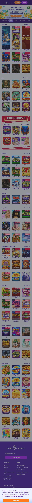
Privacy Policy (21, 465)
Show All (27, 24)
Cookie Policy (20, 470)
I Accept (16, 501)
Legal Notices (21, 474)
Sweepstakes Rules (22, 472)
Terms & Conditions (22, 467)
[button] (29, 2)
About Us (6, 465)
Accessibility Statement (7, 479)
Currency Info (8, 476)
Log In (24, 2)
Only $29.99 (16, 15)
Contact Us (7, 467)
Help (5, 470)
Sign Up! (18, 2)
